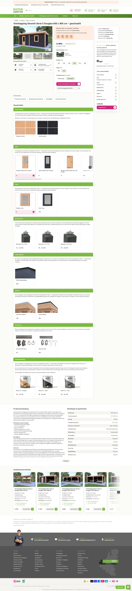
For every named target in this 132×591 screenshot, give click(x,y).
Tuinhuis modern (17, 566)
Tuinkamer (59, 564)
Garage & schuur (52, 521)
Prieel (36, 568)
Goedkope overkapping (62, 521)
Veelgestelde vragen (83, 557)
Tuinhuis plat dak (17, 559)
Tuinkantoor (38, 557)
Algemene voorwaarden (31, 586)
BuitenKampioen (20, 525)
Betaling (80, 564)
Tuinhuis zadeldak (18, 562)
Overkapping (22, 20)
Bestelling (80, 559)
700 (80, 63)
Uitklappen (66, 461)
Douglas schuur (34, 521)
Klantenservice (81, 553)
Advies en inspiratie (83, 570)
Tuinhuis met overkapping (20, 557)
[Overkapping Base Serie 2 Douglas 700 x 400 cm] (96, 492)
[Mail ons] (88, 539)
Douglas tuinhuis (43, 521)
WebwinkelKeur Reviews (67, 589)
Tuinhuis (15, 553)
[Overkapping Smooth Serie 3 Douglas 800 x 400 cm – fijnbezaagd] (119, 479)
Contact (80, 555)
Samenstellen (26, 509)
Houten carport (60, 570)
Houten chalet (38, 555)
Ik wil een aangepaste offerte (65, 88)
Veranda (58, 562)
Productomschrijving (20, 99)
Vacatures (80, 572)
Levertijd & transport (60, 99)
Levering (80, 562)
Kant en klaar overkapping (82, 521)
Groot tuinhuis (17, 570)
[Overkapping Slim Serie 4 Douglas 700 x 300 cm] (48, 492)
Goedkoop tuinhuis (40, 566)
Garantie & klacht (82, 568)
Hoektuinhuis (16, 568)
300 (59, 63)
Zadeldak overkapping (62, 559)
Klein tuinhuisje (17, 555)
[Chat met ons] (64, 539)
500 (69, 63)
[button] (49, 49)
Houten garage (39, 559)
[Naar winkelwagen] (114, 10)
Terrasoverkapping (56, 523)
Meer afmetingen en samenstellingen (21, 504)
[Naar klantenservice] (89, 10)
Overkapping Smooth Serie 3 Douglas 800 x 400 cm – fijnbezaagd (118, 490)
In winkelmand (102, 107)
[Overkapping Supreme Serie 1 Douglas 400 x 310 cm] (24, 492)
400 (64, 63)
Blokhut (37, 553)
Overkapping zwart (35, 523)
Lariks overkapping (93, 521)
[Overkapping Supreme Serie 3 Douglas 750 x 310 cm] (72, 492)
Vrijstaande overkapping (67, 523)
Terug (16, 20)
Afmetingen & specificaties (36, 99)
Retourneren (81, 566)
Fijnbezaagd (61, 78)
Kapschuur (59, 557)
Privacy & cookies (41, 586)
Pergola (37, 570)
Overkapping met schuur (62, 568)
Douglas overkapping (30, 20)
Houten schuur (71, 521)
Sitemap (48, 586)
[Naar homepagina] (15, 16)
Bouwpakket (49, 99)
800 (85, 63)
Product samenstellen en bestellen (67, 84)
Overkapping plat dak (25, 523)
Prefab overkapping (46, 523)
